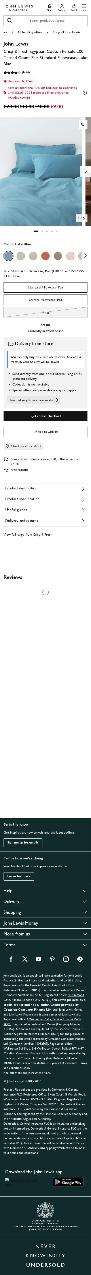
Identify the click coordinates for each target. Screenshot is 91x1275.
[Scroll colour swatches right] (84, 256)
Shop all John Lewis (66, 32)
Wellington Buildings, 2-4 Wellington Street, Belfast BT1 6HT (44, 1048)
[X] (25, 960)
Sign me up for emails (23, 842)
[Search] (9, 20)
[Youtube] (38, 960)
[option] (8, 256)
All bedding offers (30, 32)
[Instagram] (66, 960)
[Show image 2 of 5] (85, 171)
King (26, 313)
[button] (84, 7)
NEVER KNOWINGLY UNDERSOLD (46, 1255)
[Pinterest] (52, 960)
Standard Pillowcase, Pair (45, 287)
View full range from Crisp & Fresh (28, 534)
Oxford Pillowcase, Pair (45, 300)
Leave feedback (18, 876)
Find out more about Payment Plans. (27, 1073)
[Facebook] (11, 960)
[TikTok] (80, 960)
